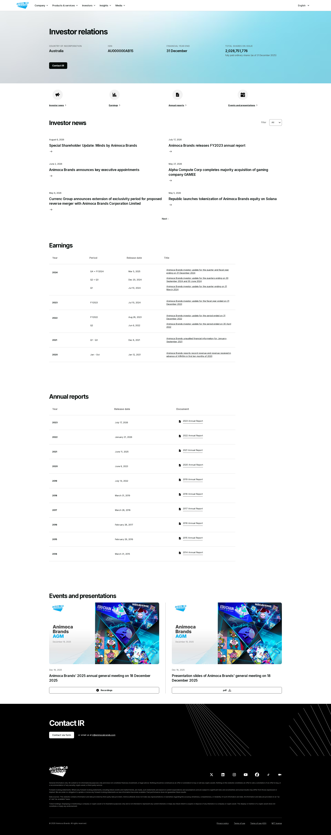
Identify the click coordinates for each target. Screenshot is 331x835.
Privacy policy (223, 823)
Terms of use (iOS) (258, 823)
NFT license (277, 823)
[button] (41, 5)
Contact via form (61, 735)
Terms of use (239, 823)
